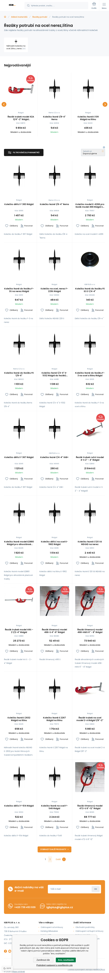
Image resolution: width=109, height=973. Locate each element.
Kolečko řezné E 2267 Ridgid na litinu (54, 719)
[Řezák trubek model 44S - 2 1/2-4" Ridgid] (19, 601)
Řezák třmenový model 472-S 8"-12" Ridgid (89, 807)
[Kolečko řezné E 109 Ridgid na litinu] (88, 89)
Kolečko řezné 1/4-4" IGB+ (54, 457)
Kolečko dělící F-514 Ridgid (19, 806)
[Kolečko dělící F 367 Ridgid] (19, 429)
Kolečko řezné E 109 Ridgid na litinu (88, 118)
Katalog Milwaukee (49, 931)
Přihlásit (96, 889)
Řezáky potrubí (39, 17)
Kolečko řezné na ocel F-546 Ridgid (54, 807)
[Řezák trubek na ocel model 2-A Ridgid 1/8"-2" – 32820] (90, 689)
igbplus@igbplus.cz (59, 907)
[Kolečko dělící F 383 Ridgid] (19, 176)
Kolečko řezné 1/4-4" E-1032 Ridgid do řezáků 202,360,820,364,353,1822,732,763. (54, 374)
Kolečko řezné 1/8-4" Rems (54, 118)
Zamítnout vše (43, 960)
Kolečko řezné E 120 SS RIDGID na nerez (90, 543)
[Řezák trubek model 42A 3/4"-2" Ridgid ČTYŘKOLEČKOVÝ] (21, 89)
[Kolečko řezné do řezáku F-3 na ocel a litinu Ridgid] (90, 344)
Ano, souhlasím (66, 960)
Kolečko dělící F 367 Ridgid (18, 457)
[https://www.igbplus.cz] (5, 17)
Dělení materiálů (19, 17)
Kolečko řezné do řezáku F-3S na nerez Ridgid (19, 290)
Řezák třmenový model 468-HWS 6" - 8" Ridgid (89, 631)
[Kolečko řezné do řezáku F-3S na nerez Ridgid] (19, 260)
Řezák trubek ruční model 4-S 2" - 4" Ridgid (90, 458)
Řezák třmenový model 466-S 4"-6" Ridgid (54, 631)
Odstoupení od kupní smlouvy (89, 931)
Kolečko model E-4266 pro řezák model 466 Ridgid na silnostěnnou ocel (90, 205)
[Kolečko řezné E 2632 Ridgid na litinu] (19, 689)
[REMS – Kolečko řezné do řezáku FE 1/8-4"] (19, 344)
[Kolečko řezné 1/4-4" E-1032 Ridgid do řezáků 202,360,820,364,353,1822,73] (54, 344)
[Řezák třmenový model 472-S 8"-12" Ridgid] (90, 777)
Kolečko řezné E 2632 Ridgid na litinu (19, 719)
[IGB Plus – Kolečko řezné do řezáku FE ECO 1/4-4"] (90, 260)
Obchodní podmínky (85, 927)
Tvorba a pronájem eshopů (80, 969)
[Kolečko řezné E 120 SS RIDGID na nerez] (90, 513)
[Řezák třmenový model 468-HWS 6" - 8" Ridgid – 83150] (90, 601)
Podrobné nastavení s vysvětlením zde (54, 965)
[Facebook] (5, 951)
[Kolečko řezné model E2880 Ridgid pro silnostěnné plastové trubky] (19, 513)
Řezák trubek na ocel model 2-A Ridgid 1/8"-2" (89, 719)
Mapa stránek (18, 971)
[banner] (12, 6)
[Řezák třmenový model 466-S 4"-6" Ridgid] (54, 601)
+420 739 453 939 (24, 907)
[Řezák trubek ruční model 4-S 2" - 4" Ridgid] (90, 429)
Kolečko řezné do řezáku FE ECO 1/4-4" (90, 290)
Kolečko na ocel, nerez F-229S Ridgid (54, 290)
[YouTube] (9, 951)
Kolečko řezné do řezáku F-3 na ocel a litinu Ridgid (90, 374)
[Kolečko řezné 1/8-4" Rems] (54, 89)
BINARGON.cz (99, 969)
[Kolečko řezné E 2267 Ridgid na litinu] (54, 689)
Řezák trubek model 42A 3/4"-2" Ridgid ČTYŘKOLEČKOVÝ (21, 118)
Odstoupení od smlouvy (52, 927)
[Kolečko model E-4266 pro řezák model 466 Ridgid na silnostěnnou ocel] (90, 176)
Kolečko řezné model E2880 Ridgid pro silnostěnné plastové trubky (19, 543)
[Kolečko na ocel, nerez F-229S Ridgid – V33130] (54, 260)
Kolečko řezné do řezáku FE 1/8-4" (19, 374)
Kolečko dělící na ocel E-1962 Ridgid (54, 543)
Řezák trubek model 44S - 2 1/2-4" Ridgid (19, 631)
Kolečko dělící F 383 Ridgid (18, 204)
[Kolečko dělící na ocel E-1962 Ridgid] (54, 513)
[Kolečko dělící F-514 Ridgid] (19, 777)
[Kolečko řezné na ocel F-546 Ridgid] (54, 777)
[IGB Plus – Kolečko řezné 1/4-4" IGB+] (54, 429)
